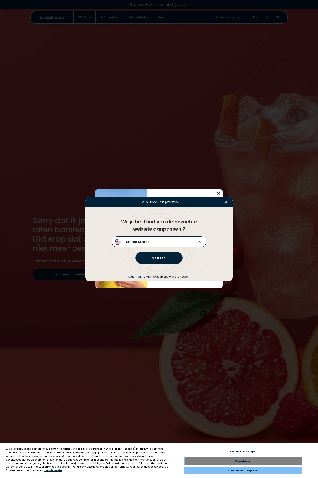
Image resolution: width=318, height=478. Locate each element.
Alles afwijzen (243, 461)
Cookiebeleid (53, 470)
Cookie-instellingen (243, 451)
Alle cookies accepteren (243, 470)
